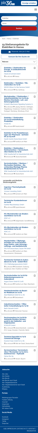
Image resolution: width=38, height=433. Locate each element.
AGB (4, 429)
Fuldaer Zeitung (7, 400)
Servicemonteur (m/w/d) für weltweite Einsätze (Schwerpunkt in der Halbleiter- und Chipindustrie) (15, 320)
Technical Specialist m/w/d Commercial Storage (15, 338)
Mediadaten (31, 431)
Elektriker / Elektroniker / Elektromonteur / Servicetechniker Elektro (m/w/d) (16, 150)
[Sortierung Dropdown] (35, 61)
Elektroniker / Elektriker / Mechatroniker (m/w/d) (16, 84)
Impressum (11, 429)
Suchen (19, 28)
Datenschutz (22, 429)
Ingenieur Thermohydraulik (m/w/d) (15, 188)
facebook (5, 417)
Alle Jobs (5, 374)
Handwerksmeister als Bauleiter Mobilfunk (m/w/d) (16, 291)
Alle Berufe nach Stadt (9, 380)
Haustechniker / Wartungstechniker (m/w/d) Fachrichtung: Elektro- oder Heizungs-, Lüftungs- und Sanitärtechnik (16, 243)
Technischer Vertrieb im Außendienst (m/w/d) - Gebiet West (16, 261)
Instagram (5, 419)
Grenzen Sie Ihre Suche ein (19, 57)
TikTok (4, 421)
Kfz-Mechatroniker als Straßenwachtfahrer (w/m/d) (16, 215)
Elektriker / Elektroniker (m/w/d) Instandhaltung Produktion (13, 119)
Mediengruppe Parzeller (10, 397)
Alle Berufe (5, 378)
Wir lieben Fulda (7, 408)
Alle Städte (5, 376)
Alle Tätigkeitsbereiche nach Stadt (13, 385)
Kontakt (32, 429)
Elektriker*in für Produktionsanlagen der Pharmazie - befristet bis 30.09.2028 (16, 134)
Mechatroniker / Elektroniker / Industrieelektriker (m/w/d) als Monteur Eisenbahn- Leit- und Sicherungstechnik (16, 99)
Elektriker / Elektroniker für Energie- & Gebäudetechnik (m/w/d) (15, 69)
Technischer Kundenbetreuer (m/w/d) (15, 201)
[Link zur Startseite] (8, 3)
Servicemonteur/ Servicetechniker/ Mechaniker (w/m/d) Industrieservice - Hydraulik (16, 352)
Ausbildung (6, 387)
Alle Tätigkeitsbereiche (9, 382)
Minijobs (4, 389)
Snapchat (5, 423)
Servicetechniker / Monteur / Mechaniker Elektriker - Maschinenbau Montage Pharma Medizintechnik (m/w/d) (16, 166)
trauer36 (4, 402)
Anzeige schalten (29, 3)
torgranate (5, 404)
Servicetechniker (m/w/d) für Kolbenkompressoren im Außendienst (15, 277)
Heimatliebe (6, 406)
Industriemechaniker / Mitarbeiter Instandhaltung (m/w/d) (16, 305)
